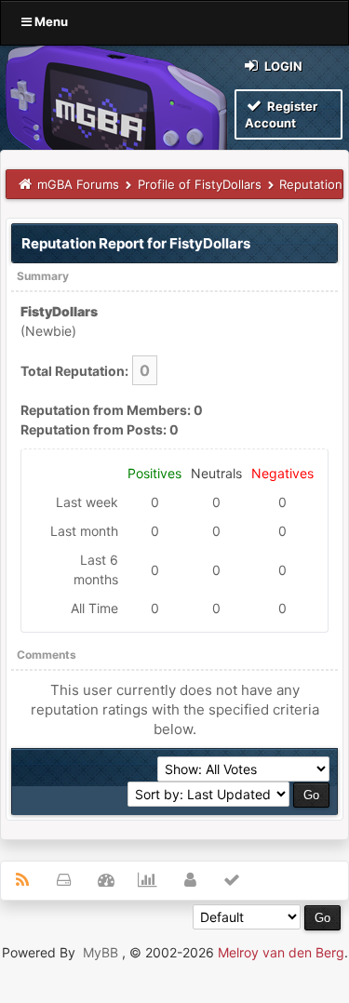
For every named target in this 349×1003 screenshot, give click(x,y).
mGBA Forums (78, 184)
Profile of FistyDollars (200, 184)
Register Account (281, 114)
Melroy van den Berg (281, 952)
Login (282, 66)
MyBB (100, 952)
